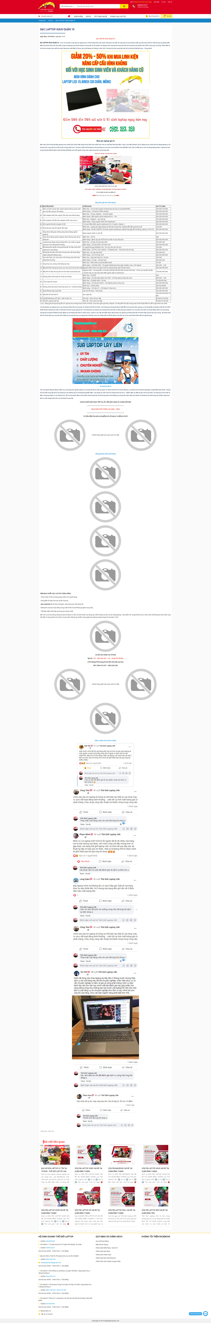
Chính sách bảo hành (103, 1251)
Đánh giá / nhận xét (47, 1131)
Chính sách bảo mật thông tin (106, 1258)
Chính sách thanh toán (103, 1255)
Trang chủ (41, 20)
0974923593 (50, 1304)
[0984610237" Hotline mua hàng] (134, 6)
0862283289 (50, 1241)
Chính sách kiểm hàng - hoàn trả (107, 1248)
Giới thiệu (156, 2)
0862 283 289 (50, 1259)
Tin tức (164, 2)
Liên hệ (170, 2)
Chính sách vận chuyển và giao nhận (108, 1261)
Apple (88, 16)
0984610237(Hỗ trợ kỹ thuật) (143, 2)
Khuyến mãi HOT (47, 16)
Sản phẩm (78, 16)
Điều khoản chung (102, 1244)
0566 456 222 (50, 1276)
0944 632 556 (61, 1290)
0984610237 (50, 1248)
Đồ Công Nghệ (100, 16)
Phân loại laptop (118, 16)
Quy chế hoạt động (102, 1241)
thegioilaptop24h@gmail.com (51, 1262)
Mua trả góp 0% (153, 16)
